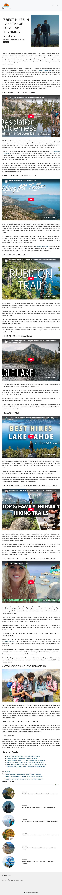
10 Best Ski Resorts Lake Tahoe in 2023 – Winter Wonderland (24, 776)
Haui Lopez (6, 39)
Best (6, 774)
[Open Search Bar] (53, 5)
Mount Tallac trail (42, 246)
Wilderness (37, 774)
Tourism (6, 42)
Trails (27, 774)
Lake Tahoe (16, 774)
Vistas (32, 774)
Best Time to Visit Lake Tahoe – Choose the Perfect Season (24, 779)
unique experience (45, 70)
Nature (22, 774)
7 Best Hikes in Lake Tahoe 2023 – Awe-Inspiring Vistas (38, 807)
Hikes (10, 774)
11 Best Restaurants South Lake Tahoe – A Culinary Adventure (40, 835)
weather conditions (9, 641)
